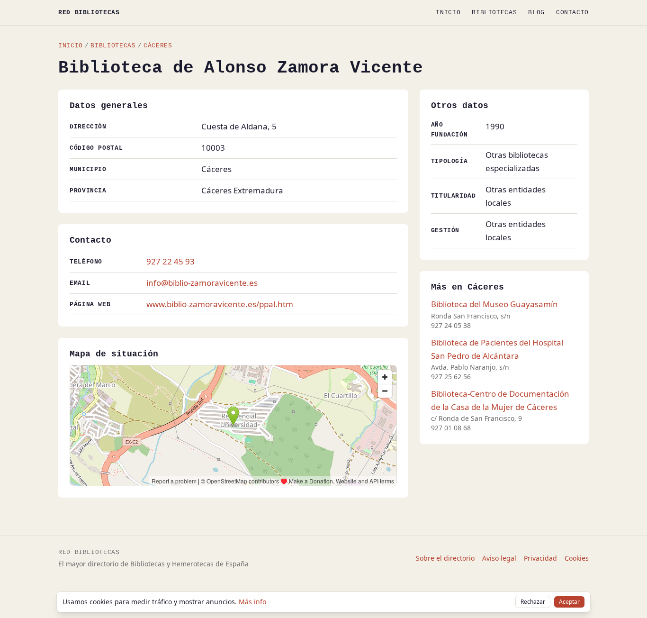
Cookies (577, 558)
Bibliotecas (494, 12)
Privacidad (540, 558)
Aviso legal (499, 558)
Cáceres (158, 45)
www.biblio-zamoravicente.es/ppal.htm (219, 304)
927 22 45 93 (170, 261)
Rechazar (533, 602)
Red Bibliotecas (89, 12)
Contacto (572, 12)
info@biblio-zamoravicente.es (202, 282)
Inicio (448, 12)
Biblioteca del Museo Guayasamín (494, 304)
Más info (252, 601)
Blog (536, 12)
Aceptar (569, 602)
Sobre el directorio (445, 558)
